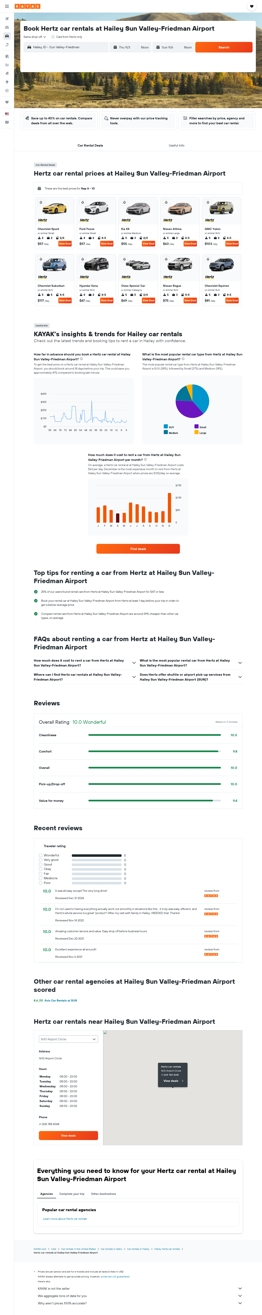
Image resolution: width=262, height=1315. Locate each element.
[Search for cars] (7, 36)
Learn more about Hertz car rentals (65, 1219)
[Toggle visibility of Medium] (171, 432)
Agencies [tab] (46, 1194)
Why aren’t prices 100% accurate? (62, 1303)
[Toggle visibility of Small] (200, 426)
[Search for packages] (7, 44)
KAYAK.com (40, 1248)
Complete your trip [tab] (72, 1194)
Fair (46, 874)
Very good (51, 860)
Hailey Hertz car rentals (167, 1248)
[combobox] (35, 37)
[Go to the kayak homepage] (27, 6)
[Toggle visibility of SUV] (169, 426)
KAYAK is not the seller (54, 1288)
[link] (138, 549)
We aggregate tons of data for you (62, 1296)
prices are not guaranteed (115, 1276)
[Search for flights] (7, 19)
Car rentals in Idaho (111, 1248)
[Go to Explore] (7, 82)
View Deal (65, 243)
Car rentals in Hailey (138, 1248)
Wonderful (51, 855)
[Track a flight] (7, 90)
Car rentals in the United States (78, 1248)
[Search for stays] (7, 27)
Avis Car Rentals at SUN (55, 1000)
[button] (6, 6)
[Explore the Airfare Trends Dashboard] (7, 65)
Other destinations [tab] (103, 1194)
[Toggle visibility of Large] (200, 432)
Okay (47, 869)
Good (48, 864)
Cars (53, 1248)
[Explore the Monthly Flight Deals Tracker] (7, 73)
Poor (47, 883)
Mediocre (51, 878)
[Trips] (7, 102)
